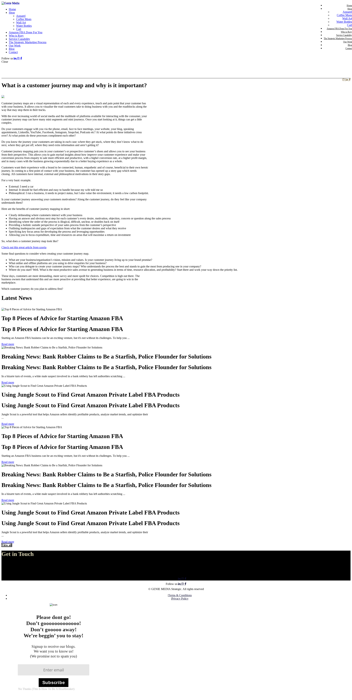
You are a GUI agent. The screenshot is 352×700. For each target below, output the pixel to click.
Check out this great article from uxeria (23, 247)
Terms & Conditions (180, 595)
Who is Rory (346, 32)
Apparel (347, 11)
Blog (350, 45)
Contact (348, 48)
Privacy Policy (180, 598)
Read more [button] (7, 344)
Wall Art (347, 18)
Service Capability (344, 35)
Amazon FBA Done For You (339, 28)
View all (7, 545)
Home (349, 5)
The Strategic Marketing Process (338, 38)
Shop (349, 9)
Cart (349, 25)
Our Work (347, 42)
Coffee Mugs (344, 15)
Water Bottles (344, 21)
